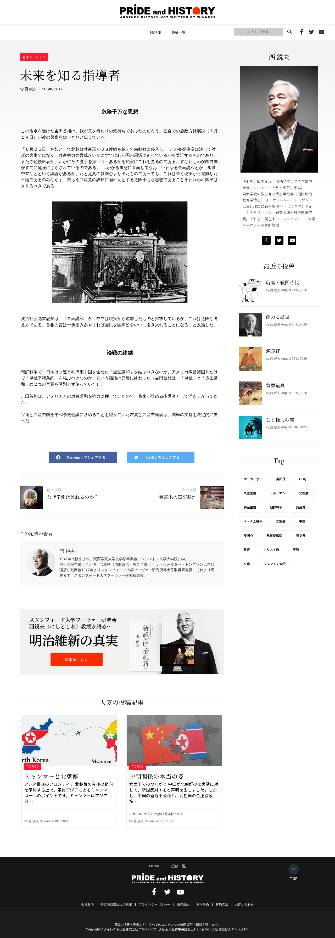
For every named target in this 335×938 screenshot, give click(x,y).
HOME (155, 32)
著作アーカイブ (34, 57)
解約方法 (222, 904)
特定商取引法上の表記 (116, 904)
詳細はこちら (76, 659)
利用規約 (202, 904)
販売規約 (183, 904)
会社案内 (87, 904)
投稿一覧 (178, 32)
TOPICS (33, 766)
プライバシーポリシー (154, 904)
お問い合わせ (244, 904)
